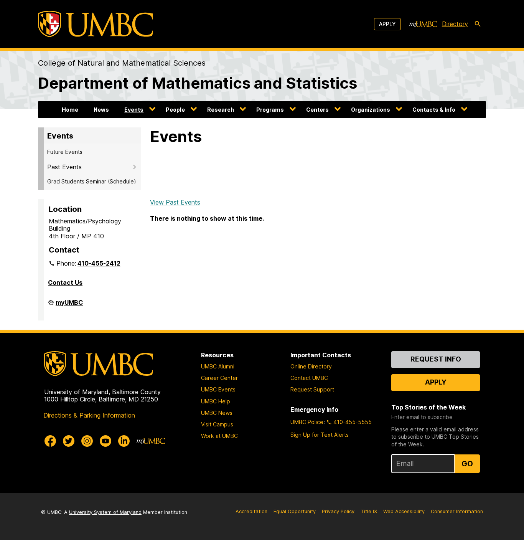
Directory (455, 24)
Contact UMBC (309, 378)
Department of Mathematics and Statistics (197, 83)
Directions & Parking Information (89, 415)
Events (133, 109)
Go (467, 463)
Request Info (435, 359)
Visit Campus (217, 424)
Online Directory (311, 366)
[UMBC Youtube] (105, 441)
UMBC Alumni (217, 366)
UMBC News (216, 413)
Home (70, 109)
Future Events (64, 152)
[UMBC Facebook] (50, 441)
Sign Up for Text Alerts (319, 434)
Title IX (369, 511)
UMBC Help (215, 401)
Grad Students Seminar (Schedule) (91, 181)
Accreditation (251, 511)
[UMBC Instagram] (87, 441)
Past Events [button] (64, 167)
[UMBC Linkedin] (123, 441)
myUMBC (69, 305)
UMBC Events (218, 389)
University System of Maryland (105, 512)
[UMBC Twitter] (68, 441)
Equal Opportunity (295, 511)
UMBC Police (306, 422)
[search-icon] (477, 24)
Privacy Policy (338, 511)
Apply (387, 24)
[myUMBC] (423, 24)
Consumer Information (457, 511)
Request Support (312, 389)
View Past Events (175, 202)
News (101, 109)
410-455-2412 (98, 263)
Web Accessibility (404, 511)
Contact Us (65, 282)
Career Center (219, 378)
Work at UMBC (219, 436)
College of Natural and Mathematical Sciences (122, 63)
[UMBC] (95, 24)
